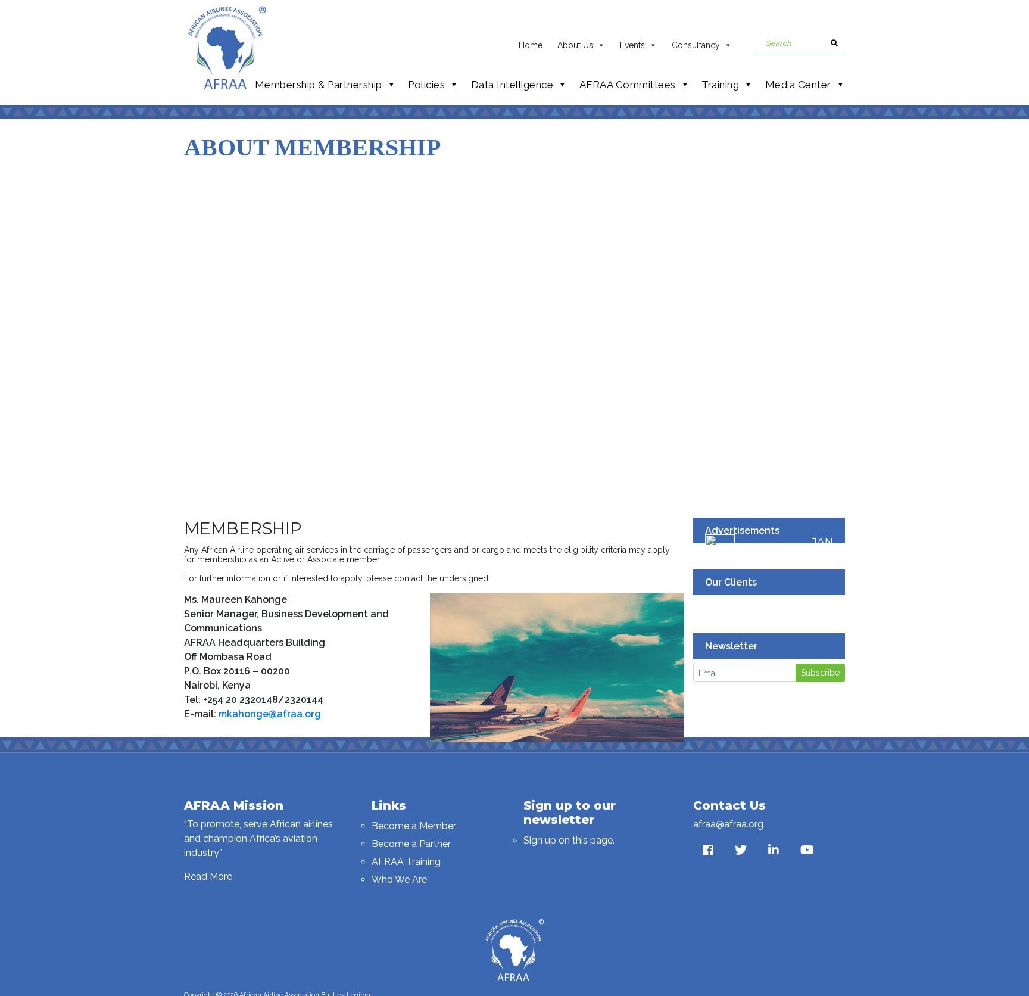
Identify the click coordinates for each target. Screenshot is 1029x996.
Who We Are (399, 879)
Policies (426, 85)
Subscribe (820, 672)
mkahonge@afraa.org (270, 714)
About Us (575, 45)
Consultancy (696, 45)
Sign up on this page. (569, 840)
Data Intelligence (512, 85)
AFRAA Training (406, 861)
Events (632, 45)
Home (530, 45)
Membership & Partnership (318, 85)
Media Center (798, 85)
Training (720, 85)
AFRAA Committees (627, 85)
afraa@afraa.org (728, 824)
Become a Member (414, 826)
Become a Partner (411, 843)
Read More (208, 876)
